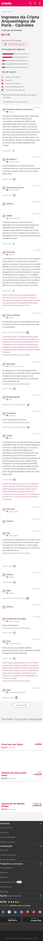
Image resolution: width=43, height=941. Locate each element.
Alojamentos (5, 887)
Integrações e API (8, 882)
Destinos (4, 850)
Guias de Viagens (8, 859)
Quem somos (6, 827)
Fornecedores (6, 868)
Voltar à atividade (7, 12)
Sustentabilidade (7, 837)
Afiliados (4, 872)
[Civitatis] (6, 3)
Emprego (4, 891)
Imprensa (4, 832)
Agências (4, 877)
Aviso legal (17, 938)
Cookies (35, 938)
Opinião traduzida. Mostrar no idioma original (16, 355)
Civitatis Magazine (8, 855)
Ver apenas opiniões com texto (15, 102)
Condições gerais (10, 938)
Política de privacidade (27, 938)
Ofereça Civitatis (7, 842)
